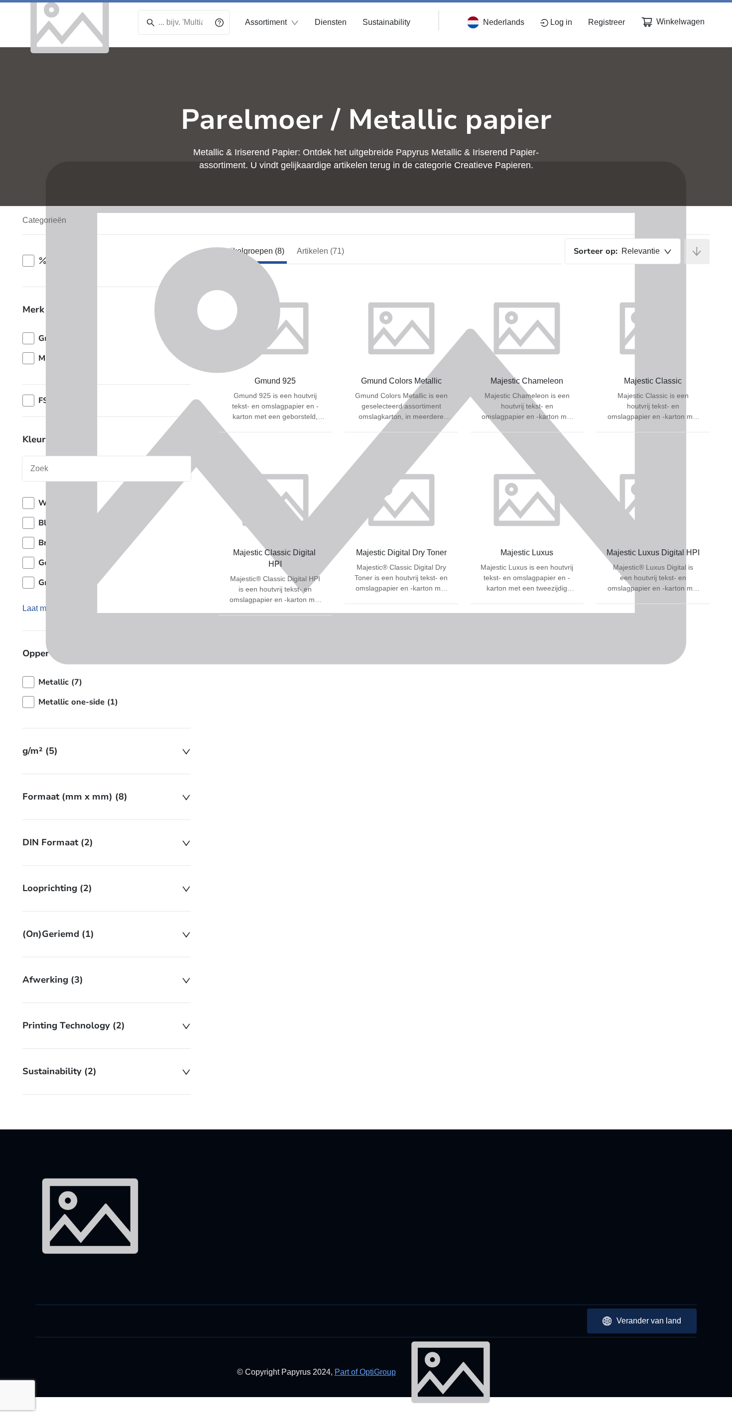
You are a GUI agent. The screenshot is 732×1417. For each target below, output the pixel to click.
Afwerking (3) (52, 980)
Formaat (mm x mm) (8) (74, 797)
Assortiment (266, 22)
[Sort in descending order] (697, 251)
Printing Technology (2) (73, 1025)
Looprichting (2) (57, 888)
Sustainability (386, 22)
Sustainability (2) (59, 1071)
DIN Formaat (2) (57, 842)
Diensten (331, 22)
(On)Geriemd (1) (58, 934)
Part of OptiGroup (365, 1372)
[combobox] (622, 251)
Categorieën (44, 220)
